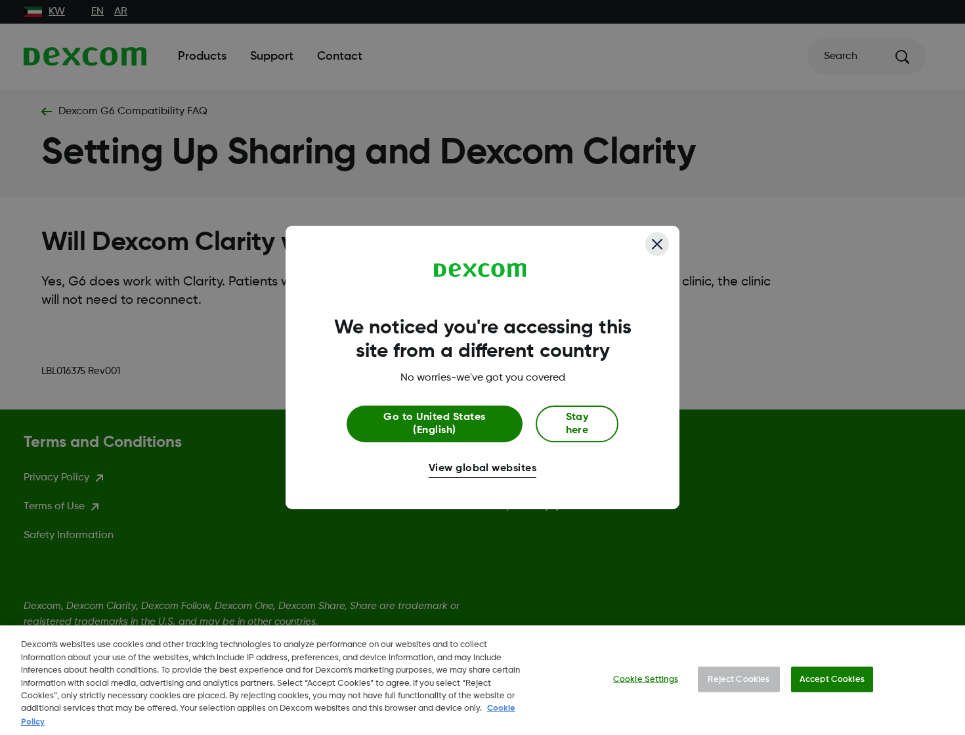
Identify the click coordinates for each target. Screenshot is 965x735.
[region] (482, 680)
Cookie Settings (645, 679)
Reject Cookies (738, 679)
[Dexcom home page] (480, 270)
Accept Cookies (832, 679)
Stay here (577, 424)
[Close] (657, 244)
